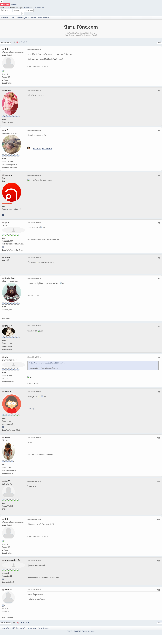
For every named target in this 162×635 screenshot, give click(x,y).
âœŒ (7, 481)
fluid (6, 49)
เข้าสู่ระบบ (27, 7)
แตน (6, 357)
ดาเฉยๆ (7, 90)
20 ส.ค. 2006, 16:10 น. (34, 357)
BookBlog (30, 409)
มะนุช (7, 437)
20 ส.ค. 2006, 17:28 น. (34, 519)
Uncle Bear (9, 278)
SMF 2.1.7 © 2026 (74, 631)
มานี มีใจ (8, 325)
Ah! (6, 130)
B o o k (7, 391)
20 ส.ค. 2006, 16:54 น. (34, 437)
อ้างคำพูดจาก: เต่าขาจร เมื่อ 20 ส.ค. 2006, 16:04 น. (48, 363)
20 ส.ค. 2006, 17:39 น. (34, 560)
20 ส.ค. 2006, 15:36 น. (34, 222)
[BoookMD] (3, 427)
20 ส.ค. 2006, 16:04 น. (34, 257)
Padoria (8, 589)
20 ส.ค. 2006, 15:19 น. (34, 49)
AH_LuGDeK (37, 148)
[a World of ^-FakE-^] (3, 247)
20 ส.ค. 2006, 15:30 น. (34, 175)
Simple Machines (88, 631)
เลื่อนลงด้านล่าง (6, 42)
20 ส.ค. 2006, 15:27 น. (34, 90)
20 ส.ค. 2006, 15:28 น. (34, 130)
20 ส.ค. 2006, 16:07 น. (34, 278)
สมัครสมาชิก (39, 7)
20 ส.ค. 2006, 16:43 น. (34, 391)
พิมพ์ (159, 42)
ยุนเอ (6, 222)
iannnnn (8, 175)
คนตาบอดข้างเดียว (12, 560)
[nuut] (3, 579)
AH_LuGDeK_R (47, 148)
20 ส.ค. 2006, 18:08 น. (34, 589)
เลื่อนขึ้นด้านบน (6, 623)
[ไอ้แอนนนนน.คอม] (3, 215)
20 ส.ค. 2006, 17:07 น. (34, 481)
